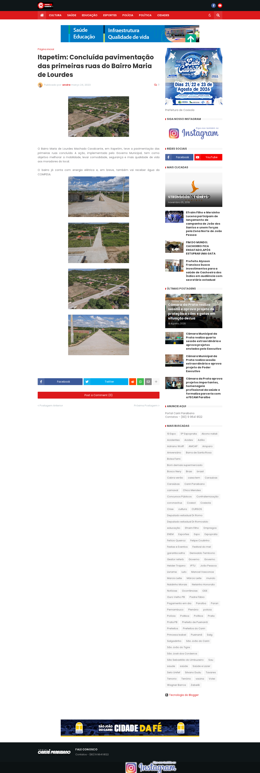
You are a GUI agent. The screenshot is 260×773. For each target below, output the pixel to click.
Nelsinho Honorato (203, 584)
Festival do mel (201, 547)
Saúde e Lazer (201, 666)
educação (173, 528)
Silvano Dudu (193, 672)
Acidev (188, 440)
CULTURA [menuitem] (55, 15)
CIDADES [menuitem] (163, 15)
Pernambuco (175, 609)
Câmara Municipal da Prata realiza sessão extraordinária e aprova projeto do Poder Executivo (203, 363)
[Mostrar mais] (156, 381)
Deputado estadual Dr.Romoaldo (187, 521)
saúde (184, 666)
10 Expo (171, 434)
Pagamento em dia (179, 603)
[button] (210, 15)
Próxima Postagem (146, 405)
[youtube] (220, 5)
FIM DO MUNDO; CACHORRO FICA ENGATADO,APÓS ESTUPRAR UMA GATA (200, 248)
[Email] (148, 381)
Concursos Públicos (179, 496)
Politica (184, 616)
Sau (210, 660)
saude (171, 666)
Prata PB (172, 622)
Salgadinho (174, 641)
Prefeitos (172, 628)
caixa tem (194, 477)
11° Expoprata (189, 434)
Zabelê (195, 685)
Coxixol (191, 503)
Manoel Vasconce (202, 572)
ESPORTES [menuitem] (110, 15)
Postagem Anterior (51, 405)
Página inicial (46, 49)
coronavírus (174, 503)
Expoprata (211, 534)
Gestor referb (175, 559)
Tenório (186, 678)
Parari (214, 603)
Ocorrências (190, 591)
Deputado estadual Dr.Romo (185, 515)
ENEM (170, 534)
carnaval (172, 490)
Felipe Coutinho (200, 540)
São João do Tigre (178, 647)
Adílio (201, 440)
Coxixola (205, 503)
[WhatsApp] (140, 381)
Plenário (193, 609)
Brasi (189, 471)
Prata (211, 616)
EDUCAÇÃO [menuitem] (89, 15)
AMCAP (193, 446)
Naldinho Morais (177, 584)
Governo (194, 559)
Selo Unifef (173, 672)
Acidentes (173, 440)
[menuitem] (42, 15)
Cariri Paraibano (194, 484)
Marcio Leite (174, 578)
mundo (210, 578)
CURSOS (197, 509)
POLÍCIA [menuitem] (127, 15)
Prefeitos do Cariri (194, 628)
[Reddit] (132, 381)
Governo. (210, 559)
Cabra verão (175, 477)
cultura (182, 509)
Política (198, 616)
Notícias (172, 591)
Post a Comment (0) (99, 395)
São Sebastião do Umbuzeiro (185, 660)
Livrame (172, 572)
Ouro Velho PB (176, 597)
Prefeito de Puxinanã (195, 622)
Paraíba (201, 603)
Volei (212, 678)
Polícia (171, 616)
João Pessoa (208, 565)
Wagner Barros (176, 685)
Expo (197, 534)
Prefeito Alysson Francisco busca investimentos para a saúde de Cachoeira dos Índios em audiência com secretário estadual (204, 270)
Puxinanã (196, 635)
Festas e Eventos (177, 547)
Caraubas (211, 477)
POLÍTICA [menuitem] (145, 15)
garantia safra (176, 553)
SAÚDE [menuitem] (71, 15)
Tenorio (172, 678)
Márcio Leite (194, 578)
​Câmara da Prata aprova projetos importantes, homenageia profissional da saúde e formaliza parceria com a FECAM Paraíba (204, 388)
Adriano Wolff (175, 446)
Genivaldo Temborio (202, 553)
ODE (204, 591)
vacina (200, 678)
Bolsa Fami (173, 459)
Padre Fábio (197, 597)
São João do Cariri (197, 641)
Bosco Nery (174, 471)
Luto (184, 572)
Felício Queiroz (176, 540)
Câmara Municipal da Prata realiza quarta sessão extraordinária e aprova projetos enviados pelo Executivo (203, 341)
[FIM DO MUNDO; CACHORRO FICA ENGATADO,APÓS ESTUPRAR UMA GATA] (174, 247)
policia (207, 609)
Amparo (207, 446)
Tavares (211, 672)
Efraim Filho (192, 528)
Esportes (183, 534)
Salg (209, 635)
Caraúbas (173, 484)
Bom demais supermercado (185, 465)
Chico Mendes (192, 490)
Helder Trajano (176, 565)
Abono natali (209, 434)
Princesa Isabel (176, 635)
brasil (200, 471)
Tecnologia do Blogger (184, 694)
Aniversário (174, 452)
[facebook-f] (213, 5)
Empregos (210, 528)
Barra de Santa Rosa (198, 452)
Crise (170, 509)
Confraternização (207, 496)
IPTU (192, 565)
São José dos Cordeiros (182, 653)
